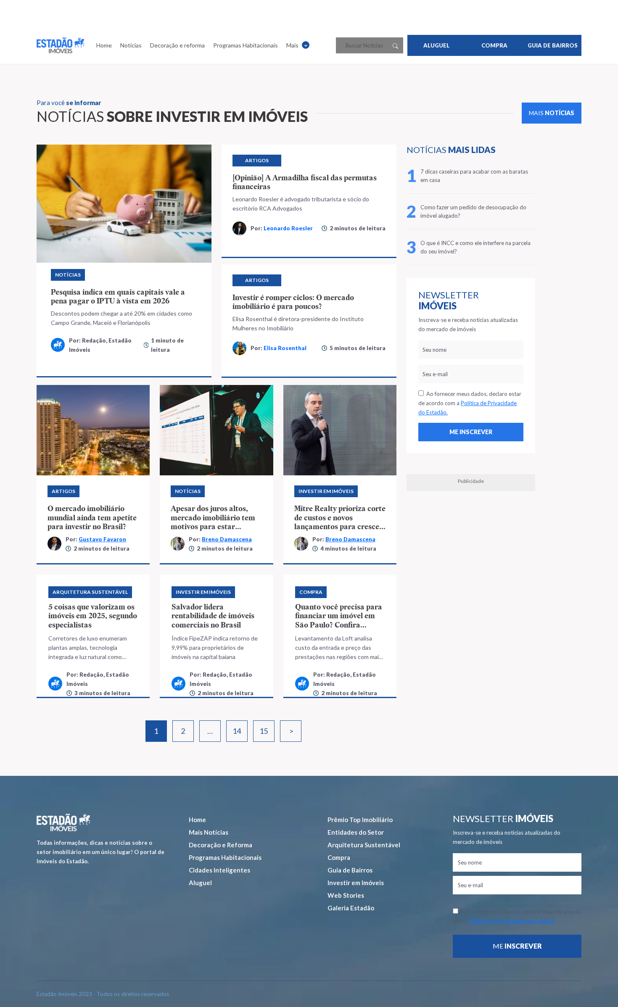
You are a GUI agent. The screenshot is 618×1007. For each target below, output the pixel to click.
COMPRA (494, 45)
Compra (338, 857)
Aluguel (200, 882)
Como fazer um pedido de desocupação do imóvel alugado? (473, 211)
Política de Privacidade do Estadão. (512, 920)
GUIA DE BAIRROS (553, 45)
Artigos (257, 160)
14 (236, 730)
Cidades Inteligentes (219, 870)
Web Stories (345, 895)
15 (263, 730)
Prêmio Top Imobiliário (360, 819)
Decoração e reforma (177, 45)
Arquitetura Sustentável (363, 845)
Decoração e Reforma (220, 845)
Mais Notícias (208, 832)
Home (104, 45)
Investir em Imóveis (355, 882)
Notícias (131, 45)
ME (517, 946)
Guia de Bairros (349, 870)
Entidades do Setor (355, 832)
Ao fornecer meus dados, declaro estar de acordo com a (469, 403)
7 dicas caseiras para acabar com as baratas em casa (474, 175)
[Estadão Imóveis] (60, 45)
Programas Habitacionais (245, 45)
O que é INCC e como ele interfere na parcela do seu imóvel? (475, 247)
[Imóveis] (63, 822)
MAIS (551, 112)
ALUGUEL (436, 45)
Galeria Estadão (350, 908)
